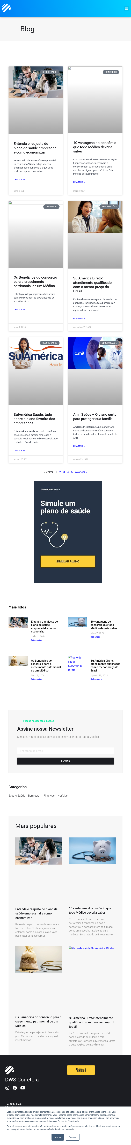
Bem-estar (34, 795)
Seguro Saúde (17, 795)
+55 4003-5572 (13, 1104)
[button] (126, 8)
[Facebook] (15, 1088)
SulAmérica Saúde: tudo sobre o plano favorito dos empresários (34, 419)
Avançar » (81, 472)
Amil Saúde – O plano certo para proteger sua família (95, 417)
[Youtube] (22, 1088)
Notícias (63, 795)
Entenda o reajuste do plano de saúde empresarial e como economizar (35, 148)
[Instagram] (7, 1088)
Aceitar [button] (57, 1137)
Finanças (49, 795)
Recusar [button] (73, 1137)
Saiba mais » (36, 640)
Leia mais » (19, 179)
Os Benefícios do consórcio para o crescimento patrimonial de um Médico (35, 281)
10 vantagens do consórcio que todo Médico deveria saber (94, 147)
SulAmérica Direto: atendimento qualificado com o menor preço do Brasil (92, 284)
